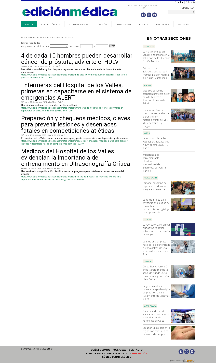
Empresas (162, 24)
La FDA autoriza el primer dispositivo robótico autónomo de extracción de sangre (156, 229)
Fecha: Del (74, 46)
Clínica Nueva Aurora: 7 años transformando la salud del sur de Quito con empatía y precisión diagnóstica (156, 273)
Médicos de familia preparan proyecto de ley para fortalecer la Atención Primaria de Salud (156, 97)
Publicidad (120, 349)
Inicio (29, 24)
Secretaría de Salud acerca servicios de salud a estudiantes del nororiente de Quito (156, 315)
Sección (45, 46)
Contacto (136, 349)
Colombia (190, 2)
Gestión (102, 24)
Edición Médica (69, 11)
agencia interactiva (176, 361)
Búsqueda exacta (29, 46)
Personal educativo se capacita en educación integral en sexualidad (155, 186)
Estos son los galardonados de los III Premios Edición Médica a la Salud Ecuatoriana (156, 73)
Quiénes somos (100, 349)
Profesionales (79, 24)
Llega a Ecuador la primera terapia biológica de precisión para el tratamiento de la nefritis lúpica (156, 292)
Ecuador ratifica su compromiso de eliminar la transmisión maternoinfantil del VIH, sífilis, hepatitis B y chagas (156, 118)
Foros (143, 24)
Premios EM (123, 24)
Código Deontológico (116, 356)
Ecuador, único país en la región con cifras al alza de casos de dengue (156, 331)
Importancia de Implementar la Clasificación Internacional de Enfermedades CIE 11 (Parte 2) (154, 162)
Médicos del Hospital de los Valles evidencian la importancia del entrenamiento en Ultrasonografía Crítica (75, 157)
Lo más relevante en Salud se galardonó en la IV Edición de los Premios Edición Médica (156, 56)
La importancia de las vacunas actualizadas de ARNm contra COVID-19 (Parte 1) (156, 143)
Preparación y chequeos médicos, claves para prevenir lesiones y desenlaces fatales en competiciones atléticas (75, 124)
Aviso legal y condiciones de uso (107, 353)
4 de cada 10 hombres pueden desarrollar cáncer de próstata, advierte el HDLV (76, 59)
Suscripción (139, 353)
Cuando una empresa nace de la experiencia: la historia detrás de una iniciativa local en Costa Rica (156, 248)
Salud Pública (50, 24)
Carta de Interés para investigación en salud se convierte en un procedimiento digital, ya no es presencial (156, 206)
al (94, 46)
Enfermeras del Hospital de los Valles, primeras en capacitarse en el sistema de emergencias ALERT (76, 91)
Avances (183, 24)
